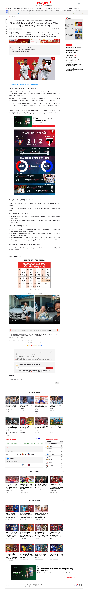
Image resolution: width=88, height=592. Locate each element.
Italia (44, 8)
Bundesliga (43, 443)
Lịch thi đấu (11, 439)
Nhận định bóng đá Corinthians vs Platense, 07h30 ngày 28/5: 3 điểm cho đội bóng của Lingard (41, 534)
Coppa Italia (22, 432)
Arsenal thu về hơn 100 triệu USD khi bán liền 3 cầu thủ (41, 486)
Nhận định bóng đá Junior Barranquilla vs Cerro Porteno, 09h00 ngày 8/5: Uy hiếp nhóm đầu (56, 535)
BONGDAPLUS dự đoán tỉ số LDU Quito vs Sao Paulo (23, 53)
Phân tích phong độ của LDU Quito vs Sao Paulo (22, 47)
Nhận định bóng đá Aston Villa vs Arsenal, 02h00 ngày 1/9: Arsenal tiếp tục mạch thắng (74, 64)
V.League (7, 443)
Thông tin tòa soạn (8, 589)
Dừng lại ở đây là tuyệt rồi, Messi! (26, 405)
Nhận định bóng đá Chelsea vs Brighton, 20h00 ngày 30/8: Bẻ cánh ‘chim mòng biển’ (74, 54)
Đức (37, 8)
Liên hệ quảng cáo (16, 589)
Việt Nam (10, 8)
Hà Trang (12, 337)
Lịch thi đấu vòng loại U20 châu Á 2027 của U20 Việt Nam (55, 427)
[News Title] (6, 31)
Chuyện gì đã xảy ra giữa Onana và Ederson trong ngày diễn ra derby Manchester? (34, 359)
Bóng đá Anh (76, 8)
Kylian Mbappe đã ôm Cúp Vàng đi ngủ (69, 29)
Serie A (38, 443)
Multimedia (58, 8)
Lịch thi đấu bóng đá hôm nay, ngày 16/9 (25, 356)
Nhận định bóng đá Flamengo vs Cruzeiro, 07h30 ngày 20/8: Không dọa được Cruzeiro (12, 515)
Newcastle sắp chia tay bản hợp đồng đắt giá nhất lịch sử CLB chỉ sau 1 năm (12, 428)
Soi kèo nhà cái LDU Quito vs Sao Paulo (20, 51)
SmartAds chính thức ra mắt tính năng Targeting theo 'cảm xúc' (43, 119)
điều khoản (32, 371)
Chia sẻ (19, 29)
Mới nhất (70, 8)
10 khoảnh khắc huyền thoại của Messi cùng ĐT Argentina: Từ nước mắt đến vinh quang (12, 407)
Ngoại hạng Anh (29, 443)
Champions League (25, 8)
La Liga (35, 443)
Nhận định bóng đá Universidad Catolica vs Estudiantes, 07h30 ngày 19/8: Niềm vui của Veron (26, 515)
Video (36, 411)
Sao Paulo (32, 340)
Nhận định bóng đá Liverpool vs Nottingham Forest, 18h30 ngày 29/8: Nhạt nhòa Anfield (56, 486)
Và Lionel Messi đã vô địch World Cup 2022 (69, 35)
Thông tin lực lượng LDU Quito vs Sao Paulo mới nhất (23, 49)
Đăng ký (50, 367)
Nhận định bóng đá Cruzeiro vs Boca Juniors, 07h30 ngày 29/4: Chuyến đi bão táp (56, 555)
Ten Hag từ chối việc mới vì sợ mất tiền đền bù (26, 354)
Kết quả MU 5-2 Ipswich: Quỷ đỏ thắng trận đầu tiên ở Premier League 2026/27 (12, 486)
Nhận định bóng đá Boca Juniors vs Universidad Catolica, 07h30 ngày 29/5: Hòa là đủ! (12, 534)
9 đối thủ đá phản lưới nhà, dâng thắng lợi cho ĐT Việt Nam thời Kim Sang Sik (26, 486)
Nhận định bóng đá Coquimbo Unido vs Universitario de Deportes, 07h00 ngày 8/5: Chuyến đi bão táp (11, 555)
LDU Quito (26, 340)
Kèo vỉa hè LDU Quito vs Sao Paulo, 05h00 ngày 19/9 (24, 84)
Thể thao (48, 8)
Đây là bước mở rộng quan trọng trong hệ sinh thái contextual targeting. (42, 123)
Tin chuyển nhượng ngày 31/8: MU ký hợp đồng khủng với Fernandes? (41, 427)
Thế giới (7, 411)
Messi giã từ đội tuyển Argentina (55, 405)
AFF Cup (21, 490)
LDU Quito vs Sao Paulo (17, 340)
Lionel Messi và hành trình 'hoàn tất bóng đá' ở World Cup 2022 (69, 23)
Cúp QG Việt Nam (13, 443)
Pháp (40, 8)
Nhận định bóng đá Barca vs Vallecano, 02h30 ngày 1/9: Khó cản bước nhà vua (74, 69)
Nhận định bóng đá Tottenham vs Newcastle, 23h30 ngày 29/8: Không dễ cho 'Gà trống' (74, 59)
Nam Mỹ (13, 16)
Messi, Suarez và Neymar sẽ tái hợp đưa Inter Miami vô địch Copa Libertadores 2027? (41, 515)
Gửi (57, 382)
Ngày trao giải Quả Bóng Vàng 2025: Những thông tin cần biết (30, 358)
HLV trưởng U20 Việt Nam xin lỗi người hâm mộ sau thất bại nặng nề (41, 407)
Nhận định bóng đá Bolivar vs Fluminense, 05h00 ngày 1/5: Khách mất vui (41, 555)
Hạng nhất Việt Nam (22, 443)
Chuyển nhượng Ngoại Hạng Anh (11, 433)
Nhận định (53, 8)
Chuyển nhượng (16, 8)
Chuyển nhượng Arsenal (40, 489)
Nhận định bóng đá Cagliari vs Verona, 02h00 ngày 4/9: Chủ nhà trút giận (26, 428)
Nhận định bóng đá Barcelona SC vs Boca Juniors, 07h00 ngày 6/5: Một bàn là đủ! (26, 555)
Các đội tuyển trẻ (53, 430)
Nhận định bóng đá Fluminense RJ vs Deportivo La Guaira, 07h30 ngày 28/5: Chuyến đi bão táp (27, 535)
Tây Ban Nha (32, 8)
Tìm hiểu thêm (36, 126)
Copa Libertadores (20, 16)
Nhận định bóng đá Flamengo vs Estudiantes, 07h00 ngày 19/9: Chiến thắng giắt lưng (34, 352)
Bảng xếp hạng (52, 439)
